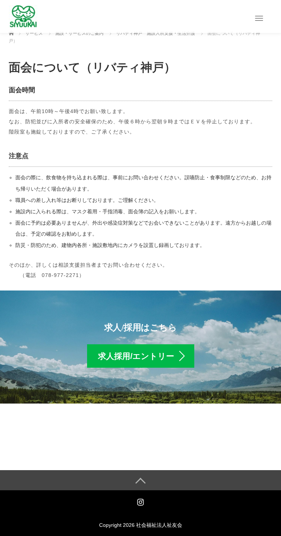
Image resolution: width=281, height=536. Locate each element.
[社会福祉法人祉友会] (23, 16)
